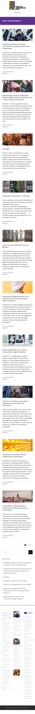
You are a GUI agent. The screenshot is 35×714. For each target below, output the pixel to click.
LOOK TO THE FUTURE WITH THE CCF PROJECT (17, 585)
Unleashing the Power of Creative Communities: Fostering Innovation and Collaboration (16, 46)
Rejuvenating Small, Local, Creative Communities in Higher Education (14, 351)
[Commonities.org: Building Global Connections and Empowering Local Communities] (17, 496)
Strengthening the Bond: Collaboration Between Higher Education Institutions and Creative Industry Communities (17, 98)
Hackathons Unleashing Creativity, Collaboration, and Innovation (14, 456)
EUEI (19, 707)
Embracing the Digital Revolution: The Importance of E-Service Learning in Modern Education (15, 299)
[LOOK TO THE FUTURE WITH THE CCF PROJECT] (17, 236)
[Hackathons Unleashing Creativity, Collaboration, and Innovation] (17, 445)
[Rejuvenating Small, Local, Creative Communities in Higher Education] (17, 341)
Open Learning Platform (8, 71)
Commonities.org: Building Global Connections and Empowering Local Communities (14, 508)
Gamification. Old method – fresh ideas (16, 196)
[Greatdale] (17, 139)
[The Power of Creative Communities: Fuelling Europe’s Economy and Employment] (17, 392)
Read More (5, 73)
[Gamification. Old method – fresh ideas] (17, 187)
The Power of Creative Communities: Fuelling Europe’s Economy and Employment (15, 403)
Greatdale (6, 149)
